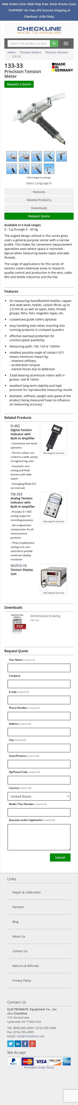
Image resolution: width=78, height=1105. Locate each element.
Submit (60, 857)
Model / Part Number (27, 804)
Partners (18, 907)
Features (39, 192)
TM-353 (16, 494)
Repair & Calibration (26, 892)
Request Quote (39, 216)
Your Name (22, 660)
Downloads (39, 208)
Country (20, 788)
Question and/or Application (32, 820)
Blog (15, 922)
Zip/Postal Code (24, 772)
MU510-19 (19, 565)
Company (14, 675)
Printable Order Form (39, 1067)
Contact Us (19, 951)
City (17, 740)
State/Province (24, 756)
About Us (18, 936)
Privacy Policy (21, 980)
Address (20, 723)
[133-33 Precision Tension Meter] (39, 119)
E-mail (19, 692)
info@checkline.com (31, 1036)
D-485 (15, 426)
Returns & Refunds (25, 966)
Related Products (39, 200)
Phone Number (24, 708)
